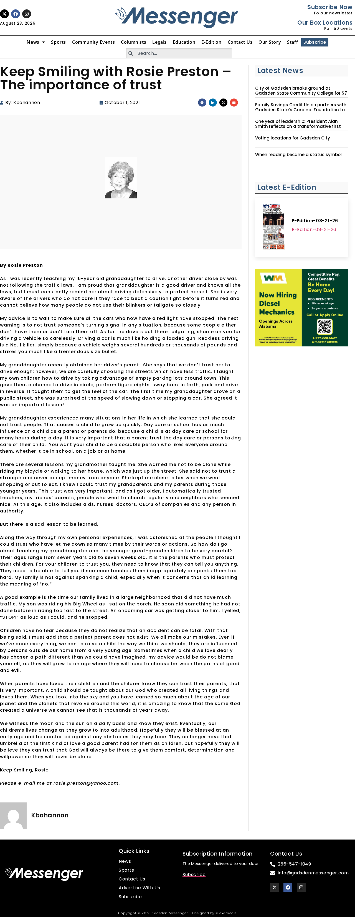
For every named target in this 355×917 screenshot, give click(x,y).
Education (184, 42)
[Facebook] (15, 13)
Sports (58, 42)
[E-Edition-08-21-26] (273, 227)
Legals (159, 42)
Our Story (269, 42)
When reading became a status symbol (298, 154)
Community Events (93, 42)
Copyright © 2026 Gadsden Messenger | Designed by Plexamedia (177, 913)
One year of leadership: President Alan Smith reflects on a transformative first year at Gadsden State (298, 126)
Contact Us (240, 42)
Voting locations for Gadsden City (292, 138)
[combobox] (179, 53)
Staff (292, 42)
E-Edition (211, 42)
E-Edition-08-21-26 (315, 220)
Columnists (133, 42)
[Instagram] (26, 13)
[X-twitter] (4, 13)
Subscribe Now (330, 7)
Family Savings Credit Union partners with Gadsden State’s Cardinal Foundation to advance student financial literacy (300, 109)
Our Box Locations (325, 23)
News (33, 42)
